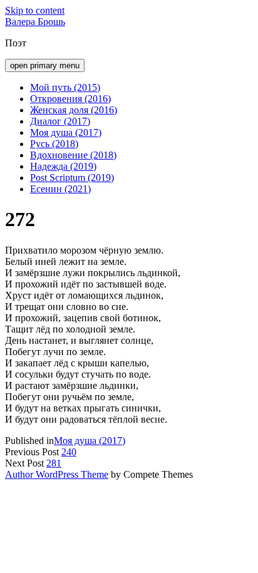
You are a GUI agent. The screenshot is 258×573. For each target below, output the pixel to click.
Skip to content (34, 10)
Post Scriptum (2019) (72, 177)
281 (53, 463)
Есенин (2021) (60, 188)
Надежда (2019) (63, 166)
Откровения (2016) (70, 98)
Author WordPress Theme (56, 474)
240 (68, 452)
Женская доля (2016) (73, 110)
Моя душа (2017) (65, 132)
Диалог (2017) (60, 121)
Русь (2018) (54, 143)
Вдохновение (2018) (73, 155)
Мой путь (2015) (65, 87)
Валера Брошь (35, 21)
